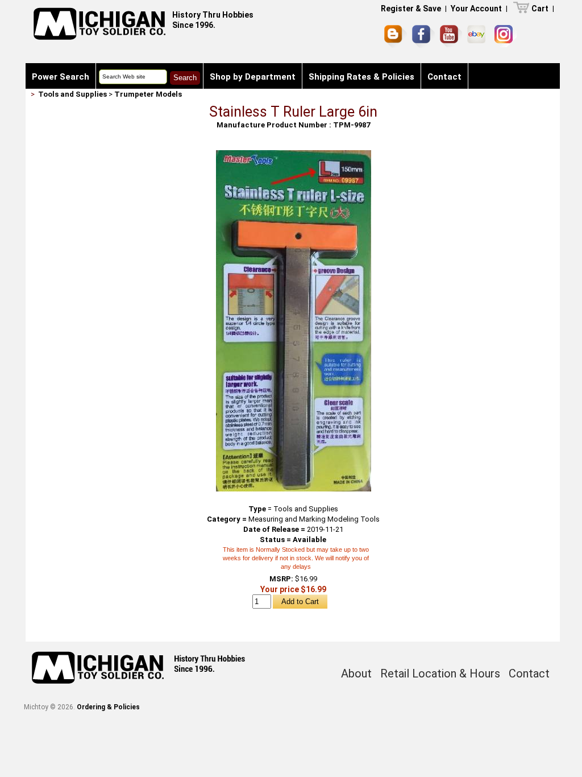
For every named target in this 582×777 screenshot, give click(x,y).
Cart (539, 8)
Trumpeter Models (148, 94)
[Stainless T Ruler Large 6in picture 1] (293, 154)
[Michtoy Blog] (395, 36)
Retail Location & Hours (440, 673)
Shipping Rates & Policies (361, 77)
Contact (444, 77)
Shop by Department (253, 77)
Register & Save (411, 8)
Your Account (476, 8)
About (356, 673)
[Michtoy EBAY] (478, 36)
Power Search (60, 77)
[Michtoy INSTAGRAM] (505, 36)
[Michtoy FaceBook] (423, 36)
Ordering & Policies (108, 707)
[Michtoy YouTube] (451, 36)
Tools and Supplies (72, 94)
